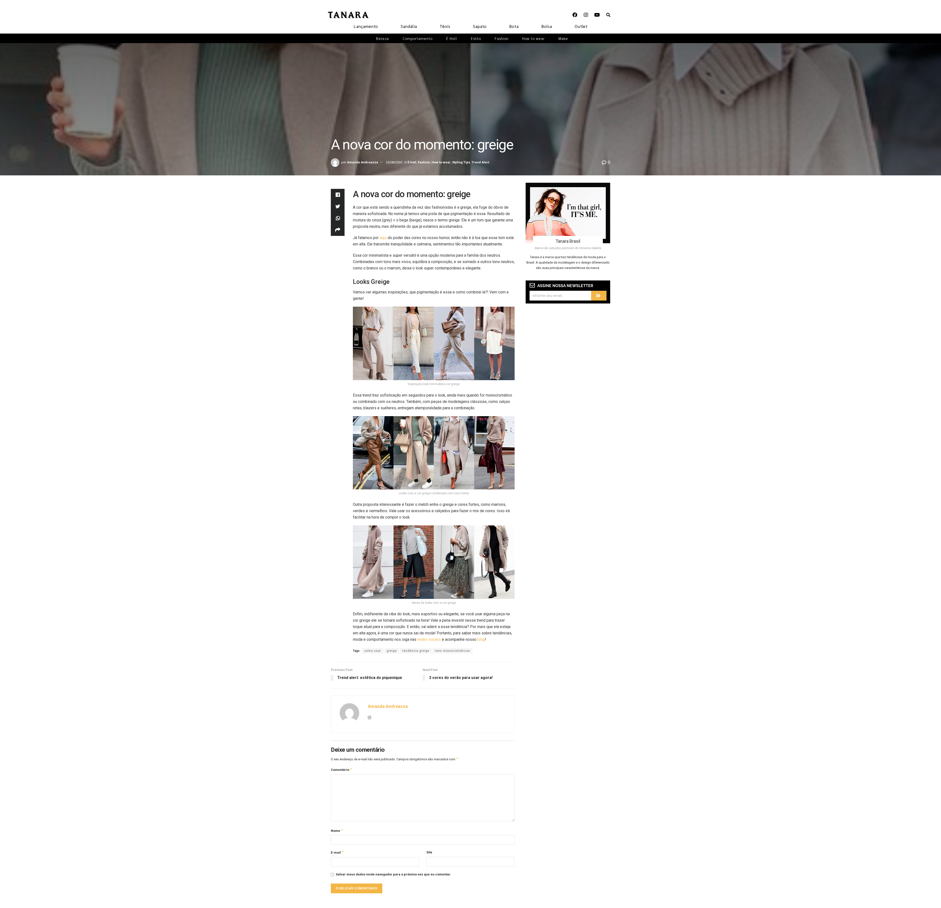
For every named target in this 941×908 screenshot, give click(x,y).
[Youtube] (597, 15)
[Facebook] (575, 15)
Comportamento (418, 38)
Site (429, 852)
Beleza (382, 38)
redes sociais (429, 639)
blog (481, 639)
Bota (514, 26)
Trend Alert (480, 162)
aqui (383, 237)
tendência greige (415, 651)
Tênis (445, 26)
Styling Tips (461, 162)
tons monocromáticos (452, 651)
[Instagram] (586, 15)
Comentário (341, 769)
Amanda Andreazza (362, 162)
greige (392, 651)
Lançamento (366, 26)
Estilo (476, 38)
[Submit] (599, 296)
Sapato (480, 26)
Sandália (409, 26)
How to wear (533, 38)
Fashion (501, 38)
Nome (337, 830)
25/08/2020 (394, 162)
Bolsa (546, 26)
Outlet (581, 26)
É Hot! (451, 38)
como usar (372, 651)
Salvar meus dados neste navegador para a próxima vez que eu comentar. (393, 874)
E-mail (337, 852)
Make (563, 38)
